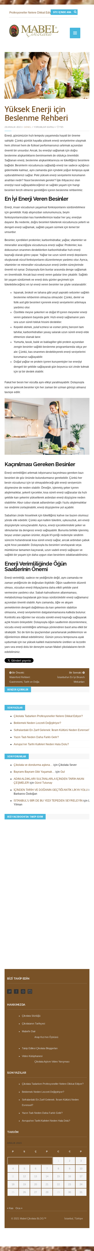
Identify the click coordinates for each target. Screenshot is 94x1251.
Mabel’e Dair (29, 1031)
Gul (62, 771)
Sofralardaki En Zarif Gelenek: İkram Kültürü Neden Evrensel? (52, 730)
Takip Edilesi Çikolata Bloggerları (40, 1048)
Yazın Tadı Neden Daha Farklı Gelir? (36, 737)
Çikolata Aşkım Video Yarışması (52, 1061)
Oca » (19, 1208)
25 (13, 1192)
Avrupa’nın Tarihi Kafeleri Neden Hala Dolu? (41, 744)
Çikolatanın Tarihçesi (33, 1023)
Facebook (16, 991)
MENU (75, 33)
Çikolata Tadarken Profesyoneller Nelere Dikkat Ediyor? (48, 716)
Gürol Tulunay (43, 782)
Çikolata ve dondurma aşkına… (33, 764)
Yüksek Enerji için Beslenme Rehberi (36, 113)
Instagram (30, 991)
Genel (27, 127)
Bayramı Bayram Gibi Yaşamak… (34, 771)
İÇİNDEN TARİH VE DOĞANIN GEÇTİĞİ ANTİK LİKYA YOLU (51, 789)
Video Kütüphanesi (32, 1056)
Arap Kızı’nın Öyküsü (46, 1037)
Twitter (9, 991)
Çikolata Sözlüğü (31, 1015)
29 (58, 1192)
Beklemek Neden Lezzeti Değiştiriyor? (37, 723)
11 (13, 1176)
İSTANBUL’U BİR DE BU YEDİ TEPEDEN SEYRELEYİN (48, 800)
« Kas (10, 1208)
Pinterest (23, 991)
